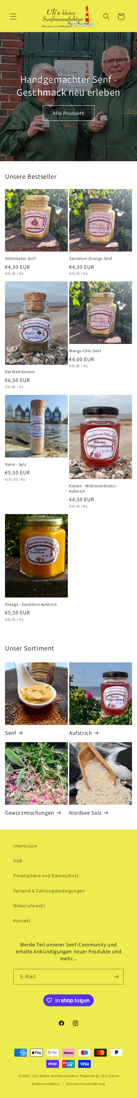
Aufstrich (80, 733)
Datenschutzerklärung (85, 1083)
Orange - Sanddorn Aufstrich (31, 604)
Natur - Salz (15, 464)
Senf (10, 733)
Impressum (25, 846)
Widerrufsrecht (29, 906)
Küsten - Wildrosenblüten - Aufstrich (93, 488)
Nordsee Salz (85, 812)
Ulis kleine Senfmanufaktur (55, 1076)
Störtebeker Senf (20, 258)
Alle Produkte (68, 113)
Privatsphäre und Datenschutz (46, 876)
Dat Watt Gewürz (20, 371)
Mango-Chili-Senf (85, 350)
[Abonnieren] (116, 976)
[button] (13, 16)
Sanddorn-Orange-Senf (90, 258)
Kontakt (22, 921)
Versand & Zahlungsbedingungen (48, 891)
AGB (17, 861)
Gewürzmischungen (29, 812)
